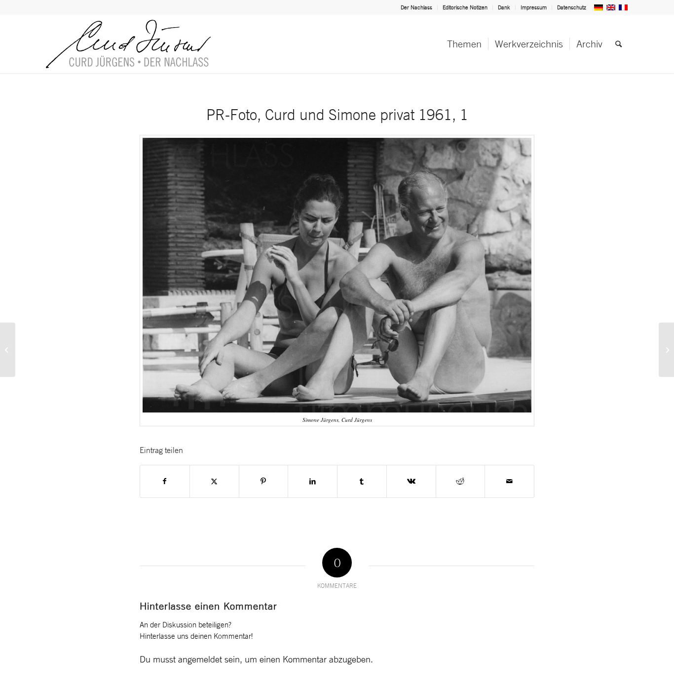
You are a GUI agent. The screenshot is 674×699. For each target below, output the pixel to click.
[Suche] (618, 44)
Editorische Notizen (465, 7)
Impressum (534, 7)
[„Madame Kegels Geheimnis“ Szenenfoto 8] (666, 350)
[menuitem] (417, 7)
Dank (504, 7)
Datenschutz (571, 7)
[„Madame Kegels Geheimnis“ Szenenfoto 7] (7, 350)
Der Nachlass (416, 7)
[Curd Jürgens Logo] (128, 44)
